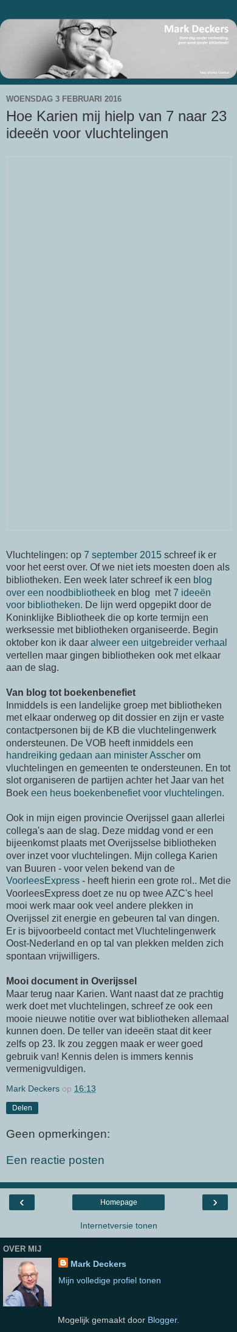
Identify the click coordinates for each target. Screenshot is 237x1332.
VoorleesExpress (43, 880)
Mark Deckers (98, 1264)
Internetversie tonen (118, 1225)
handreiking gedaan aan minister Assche (94, 755)
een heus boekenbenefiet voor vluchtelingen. (127, 793)
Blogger (162, 1320)
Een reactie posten (55, 1160)
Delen (22, 1108)
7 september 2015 (123, 555)
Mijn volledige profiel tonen (109, 1280)
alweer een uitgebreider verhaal (159, 642)
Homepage (118, 1202)
